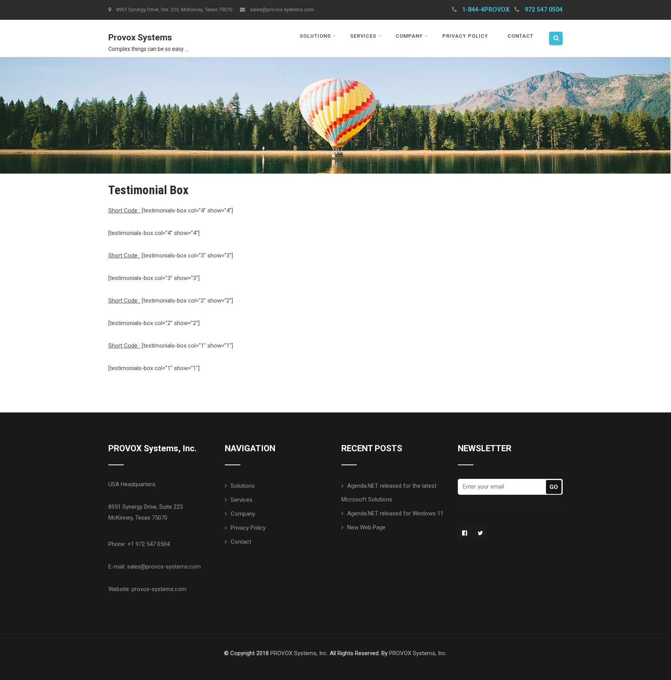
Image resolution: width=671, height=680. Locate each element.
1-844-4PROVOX (485, 9)
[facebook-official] (464, 533)
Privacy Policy (465, 36)
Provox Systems (140, 37)
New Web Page (366, 527)
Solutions (315, 36)
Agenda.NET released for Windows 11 (395, 513)
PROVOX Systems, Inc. (299, 653)
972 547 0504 (544, 9)
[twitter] (480, 533)
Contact (521, 36)
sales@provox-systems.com (282, 9)
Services (363, 36)
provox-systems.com (159, 589)
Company (409, 36)
